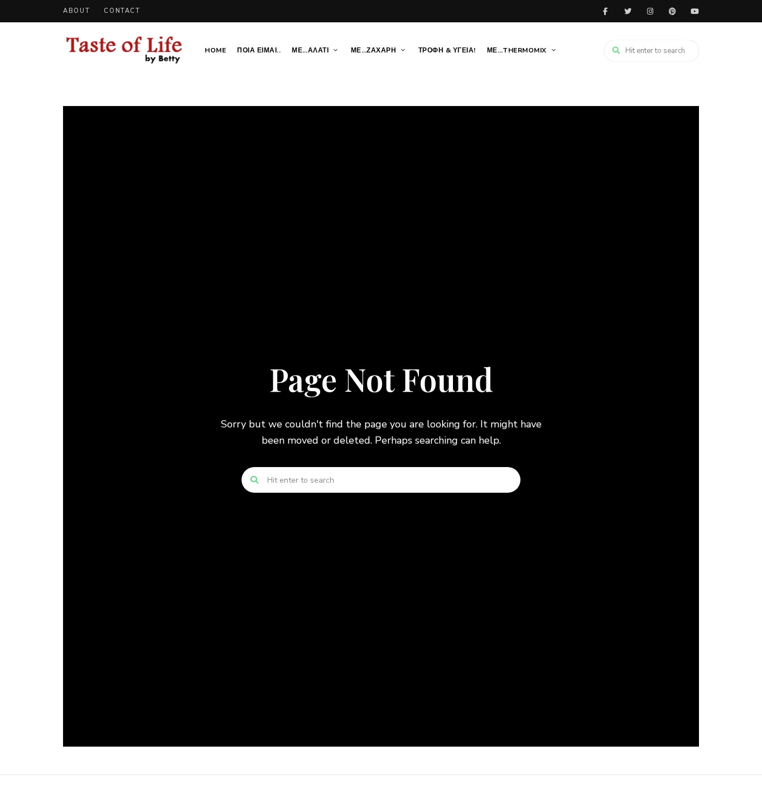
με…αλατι (310, 50)
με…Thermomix (517, 50)
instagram (650, 11)
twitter (627, 11)
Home (215, 50)
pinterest (672, 11)
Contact (122, 11)
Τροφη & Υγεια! (447, 50)
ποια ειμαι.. (259, 50)
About (76, 11)
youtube (694, 11)
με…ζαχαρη (374, 50)
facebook (605, 11)
